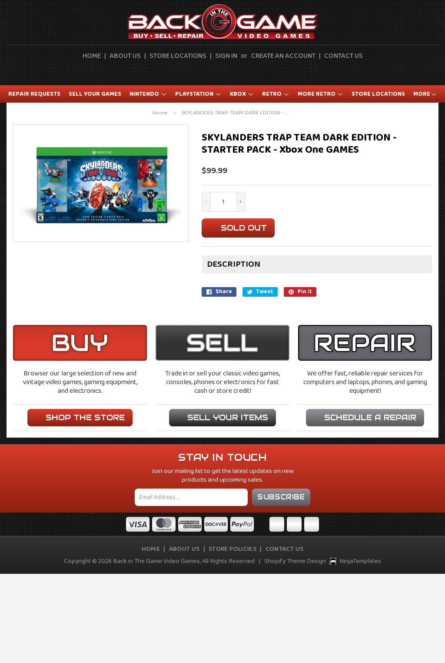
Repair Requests (34, 94)
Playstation (195, 94)
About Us (125, 56)
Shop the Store (85, 417)
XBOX (238, 94)
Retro (272, 94)
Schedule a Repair (370, 417)
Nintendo (145, 94)
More (421, 94)
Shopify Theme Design (295, 561)
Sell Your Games (95, 94)
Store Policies (232, 549)
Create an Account (283, 56)
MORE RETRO (317, 94)
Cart (238, 72)
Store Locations (177, 56)
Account (218, 72)
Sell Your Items (227, 417)
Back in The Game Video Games (156, 561)
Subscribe (281, 497)
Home (92, 56)
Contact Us (343, 56)
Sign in (226, 56)
